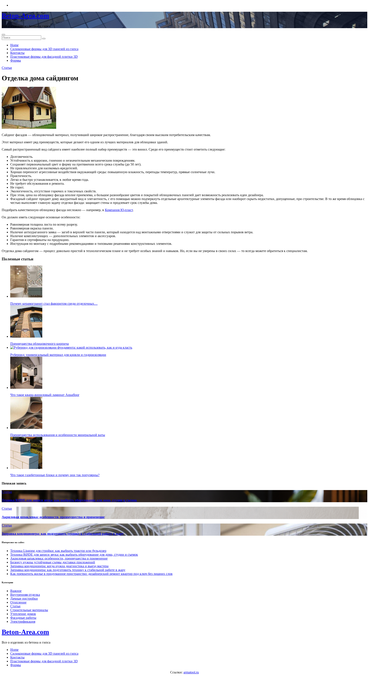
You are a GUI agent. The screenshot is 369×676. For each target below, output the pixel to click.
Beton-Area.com (25, 15)
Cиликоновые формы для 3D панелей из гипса (44, 49)
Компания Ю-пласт (119, 210)
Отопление (18, 602)
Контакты (17, 53)
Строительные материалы (29, 610)
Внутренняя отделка (25, 594)
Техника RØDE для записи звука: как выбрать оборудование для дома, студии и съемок (69, 500)
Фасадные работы (23, 617)
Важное (16, 591)
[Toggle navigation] (3, 34)
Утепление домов (23, 614)
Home (14, 45)
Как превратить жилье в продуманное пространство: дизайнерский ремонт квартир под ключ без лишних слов (91, 574)
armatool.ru (191, 672)
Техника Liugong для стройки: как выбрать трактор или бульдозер (58, 551)
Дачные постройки (24, 598)
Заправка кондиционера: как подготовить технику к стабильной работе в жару (63, 533)
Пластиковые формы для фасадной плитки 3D (44, 56)
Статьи (7, 68)
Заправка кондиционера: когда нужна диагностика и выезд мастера (59, 566)
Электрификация (22, 621)
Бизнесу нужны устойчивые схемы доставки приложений (52, 562)
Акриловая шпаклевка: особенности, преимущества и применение (53, 517)
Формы (15, 60)
